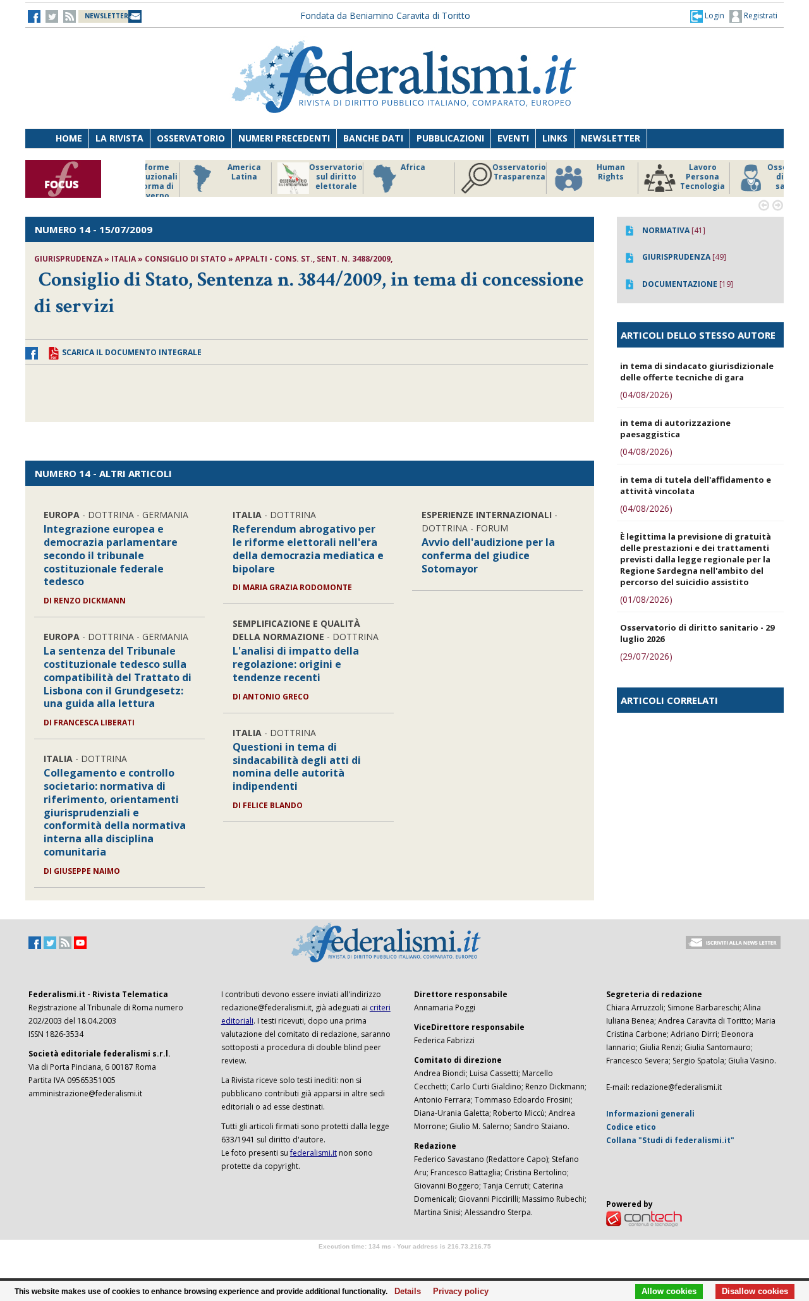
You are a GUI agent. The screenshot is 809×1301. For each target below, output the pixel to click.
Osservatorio (191, 138)
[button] (707, 15)
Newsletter (610, 138)
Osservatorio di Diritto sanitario (755, 176)
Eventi (513, 138)
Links (555, 138)
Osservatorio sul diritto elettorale (297, 176)
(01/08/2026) (646, 599)
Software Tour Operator (404, 1260)
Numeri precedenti (284, 138)
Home (69, 138)
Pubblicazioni (450, 138)
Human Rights (571, 172)
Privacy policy (457, 1291)
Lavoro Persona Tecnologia (663, 176)
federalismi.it (313, 1152)
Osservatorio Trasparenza (480, 172)
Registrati (759, 15)
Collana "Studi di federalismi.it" (670, 1140)
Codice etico (631, 1127)
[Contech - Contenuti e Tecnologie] (644, 1218)
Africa (374, 167)
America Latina (205, 172)
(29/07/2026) (646, 656)
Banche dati (373, 138)
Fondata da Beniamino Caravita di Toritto (385, 15)
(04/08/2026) (646, 395)
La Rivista (119, 138)
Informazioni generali (650, 1113)
